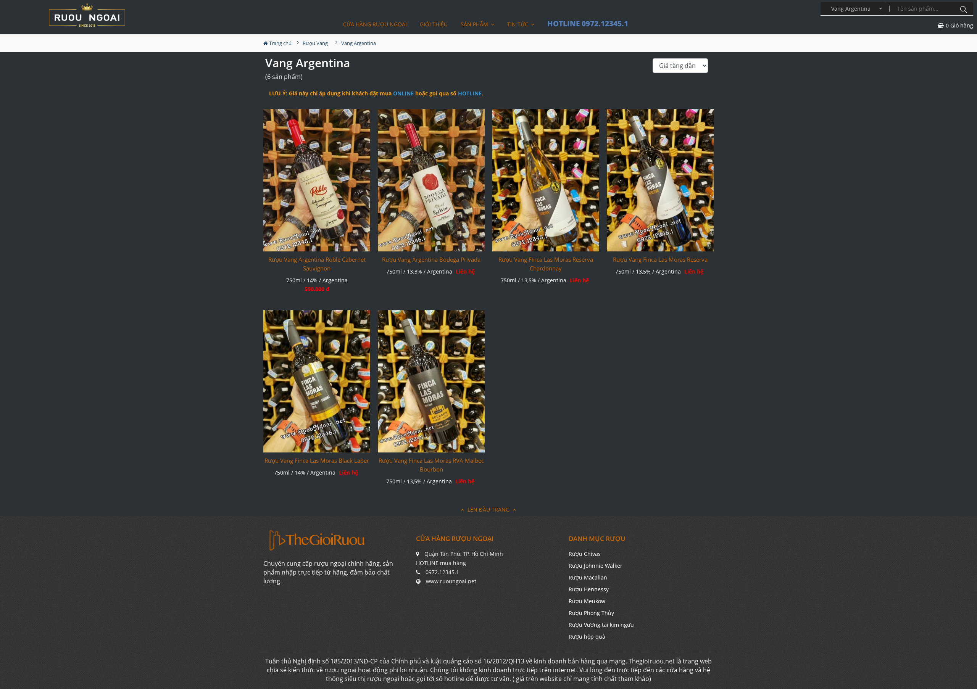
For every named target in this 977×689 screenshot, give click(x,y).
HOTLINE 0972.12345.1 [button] (587, 23)
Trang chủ (280, 43)
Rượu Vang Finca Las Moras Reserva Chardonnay (545, 264)
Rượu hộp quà (587, 636)
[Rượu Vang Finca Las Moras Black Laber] (316, 381)
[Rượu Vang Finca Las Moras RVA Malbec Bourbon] (431, 381)
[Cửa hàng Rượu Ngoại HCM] (87, 15)
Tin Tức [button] (518, 24)
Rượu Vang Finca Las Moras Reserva (660, 259)
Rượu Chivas (585, 553)
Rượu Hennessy (589, 589)
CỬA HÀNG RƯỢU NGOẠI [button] (375, 24)
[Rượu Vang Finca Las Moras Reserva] (660, 180)
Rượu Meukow (587, 601)
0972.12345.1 (442, 572)
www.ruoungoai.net (451, 581)
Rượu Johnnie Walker (595, 565)
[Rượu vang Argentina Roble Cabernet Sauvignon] (316, 180)
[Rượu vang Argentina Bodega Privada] (431, 180)
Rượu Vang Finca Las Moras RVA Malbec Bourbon (431, 465)
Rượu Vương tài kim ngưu (601, 624)
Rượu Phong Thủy (591, 613)
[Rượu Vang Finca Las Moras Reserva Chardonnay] (545, 180)
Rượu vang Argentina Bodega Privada (431, 259)
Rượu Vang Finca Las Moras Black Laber (316, 460)
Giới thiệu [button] (434, 24)
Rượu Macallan (588, 577)
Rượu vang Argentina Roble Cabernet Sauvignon (317, 264)
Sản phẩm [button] (475, 24)
